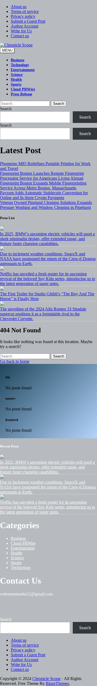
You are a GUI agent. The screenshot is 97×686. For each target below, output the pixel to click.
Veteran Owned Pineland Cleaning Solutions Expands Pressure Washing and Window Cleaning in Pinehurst (46, 205)
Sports (16, 84)
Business (17, 60)
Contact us (20, 36)
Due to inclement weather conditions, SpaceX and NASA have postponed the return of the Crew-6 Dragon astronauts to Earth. (48, 259)
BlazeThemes (57, 683)
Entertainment (23, 70)
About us (18, 6)
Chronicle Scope (46, 678)
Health (16, 80)
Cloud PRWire (23, 89)
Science (17, 75)
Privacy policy (23, 16)
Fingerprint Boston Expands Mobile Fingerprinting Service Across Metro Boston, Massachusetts (43, 185)
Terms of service (25, 11)
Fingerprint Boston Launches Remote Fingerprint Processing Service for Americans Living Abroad (42, 175)
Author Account (24, 26)
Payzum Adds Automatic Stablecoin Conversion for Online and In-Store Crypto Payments (44, 195)
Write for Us (21, 31)
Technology (20, 65)
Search (58, 104)
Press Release (21, 94)
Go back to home (14, 361)
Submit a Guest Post (28, 21)
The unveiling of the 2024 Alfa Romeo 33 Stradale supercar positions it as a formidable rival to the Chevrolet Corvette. (43, 314)
